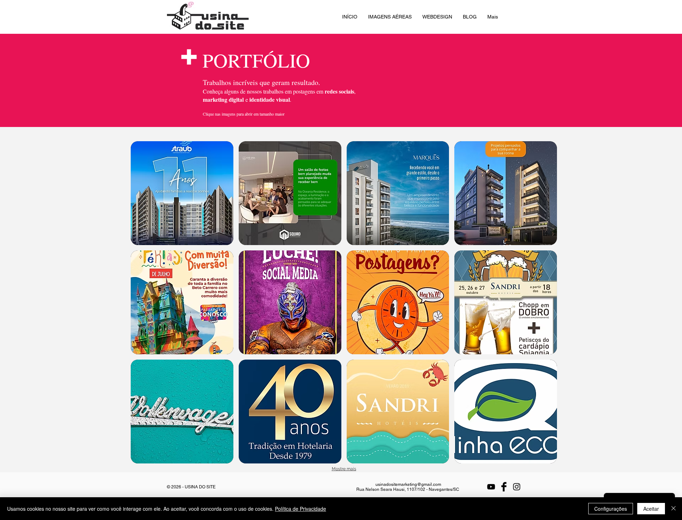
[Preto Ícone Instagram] (516, 487)
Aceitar (651, 508)
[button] (182, 193)
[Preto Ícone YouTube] (491, 487)
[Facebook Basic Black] (504, 487)
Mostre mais (344, 468)
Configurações (610, 508)
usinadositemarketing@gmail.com (408, 484)
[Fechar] (673, 508)
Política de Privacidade (300, 508)
